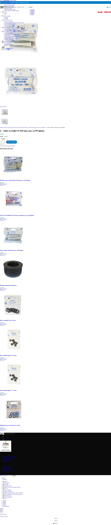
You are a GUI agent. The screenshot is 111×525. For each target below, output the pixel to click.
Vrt (5, 14)
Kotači (5, 45)
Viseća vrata (6, 35)
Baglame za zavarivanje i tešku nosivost (12, 38)
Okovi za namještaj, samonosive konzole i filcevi (14, 22)
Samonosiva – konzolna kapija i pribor (12, 34)
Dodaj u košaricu (11, 141)
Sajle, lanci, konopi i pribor (9, 23)
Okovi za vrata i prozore (9, 26)
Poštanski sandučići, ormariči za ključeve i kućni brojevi (15, 30)
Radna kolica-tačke (8, 44)
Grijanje (6, 17)
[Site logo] (8, 9)
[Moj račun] (105, 7)
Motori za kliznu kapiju (9, 37)
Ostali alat (6, 0)
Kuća (5, 13)
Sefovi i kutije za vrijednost (10, 29)
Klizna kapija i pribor (8, 33)
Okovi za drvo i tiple (8, 21)
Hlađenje (6, 18)
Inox (5, 25)
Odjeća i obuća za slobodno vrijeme (11, 10)
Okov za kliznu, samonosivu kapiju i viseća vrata (14, 36)
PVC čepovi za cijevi (8, 40)
